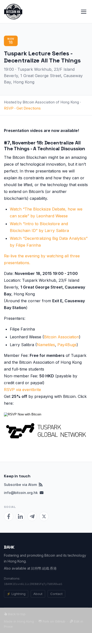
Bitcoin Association (61, 336)
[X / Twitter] (44, 516)
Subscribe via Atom (20, 484)
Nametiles (46, 344)
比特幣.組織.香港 (44, 568)
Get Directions (28, 108)
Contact (56, 594)
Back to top (16, 614)
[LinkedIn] (20, 516)
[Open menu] (83, 11)
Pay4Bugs (67, 344)
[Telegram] (32, 516)
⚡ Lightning (16, 594)
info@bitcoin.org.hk (21, 493)
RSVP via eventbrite (22, 389)
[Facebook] (8, 516)
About (37, 594)
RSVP (8, 108)
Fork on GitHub (53, 621)
